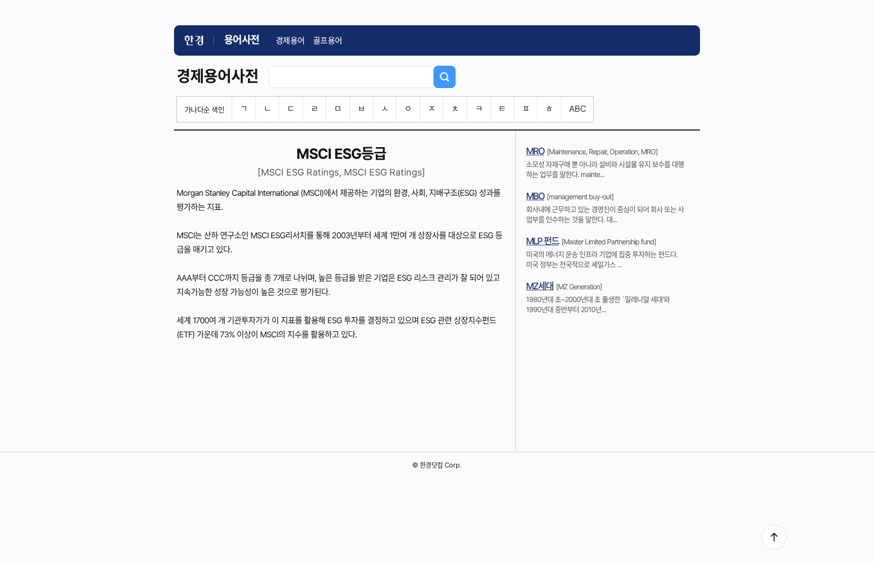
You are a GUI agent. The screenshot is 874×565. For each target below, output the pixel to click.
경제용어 (290, 40)
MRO (535, 151)
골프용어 (327, 40)
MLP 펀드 (542, 241)
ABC (577, 109)
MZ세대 (539, 286)
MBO (535, 196)
